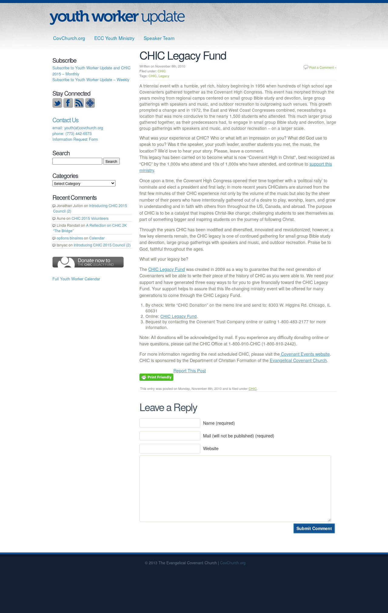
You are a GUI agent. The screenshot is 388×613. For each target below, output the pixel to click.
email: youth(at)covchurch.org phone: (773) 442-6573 (77, 130)
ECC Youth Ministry (114, 38)
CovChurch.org (69, 38)
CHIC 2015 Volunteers (90, 218)
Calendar (97, 237)
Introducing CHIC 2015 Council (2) (102, 244)
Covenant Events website (305, 354)
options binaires (70, 237)
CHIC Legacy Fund (166, 269)
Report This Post (189, 370)
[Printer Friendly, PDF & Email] (156, 376)
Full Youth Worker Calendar (76, 279)
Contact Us (65, 120)
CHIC (162, 70)
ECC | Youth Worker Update (117, 17)
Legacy (164, 75)
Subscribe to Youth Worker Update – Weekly (90, 79)
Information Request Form (75, 139)
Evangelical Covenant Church (298, 360)
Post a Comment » (322, 67)
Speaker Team (159, 38)
